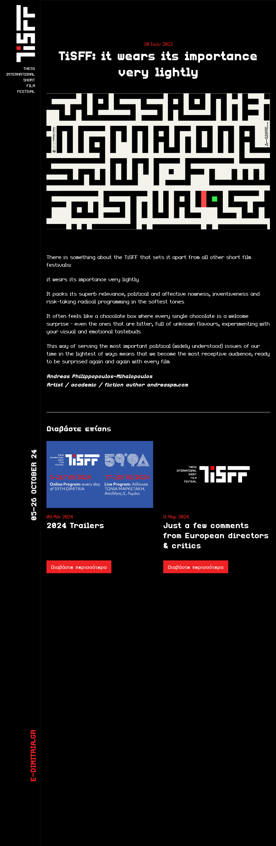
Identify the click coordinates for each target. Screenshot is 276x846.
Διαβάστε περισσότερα (79, 567)
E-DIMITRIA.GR (33, 756)
